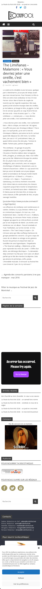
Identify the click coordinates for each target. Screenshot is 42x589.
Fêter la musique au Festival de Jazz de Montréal (19, 289)
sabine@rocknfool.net (28, 521)
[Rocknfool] (21, 15)
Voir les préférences (21, 584)
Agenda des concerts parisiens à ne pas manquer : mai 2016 (20, 276)
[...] (33, 530)
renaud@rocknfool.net (23, 530)
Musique (15, 61)
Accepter (21, 572)
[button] (39, 548)
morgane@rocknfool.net (25, 528)
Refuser (21, 578)
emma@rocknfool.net (22, 523)
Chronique (7, 61)
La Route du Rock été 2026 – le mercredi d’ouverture (19, 412)
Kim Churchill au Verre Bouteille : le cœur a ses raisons (20, 396)
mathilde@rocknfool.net (25, 526)
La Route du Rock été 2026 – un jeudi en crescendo (19, 4)
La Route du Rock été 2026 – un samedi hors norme (19, 399)
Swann (16, 85)
